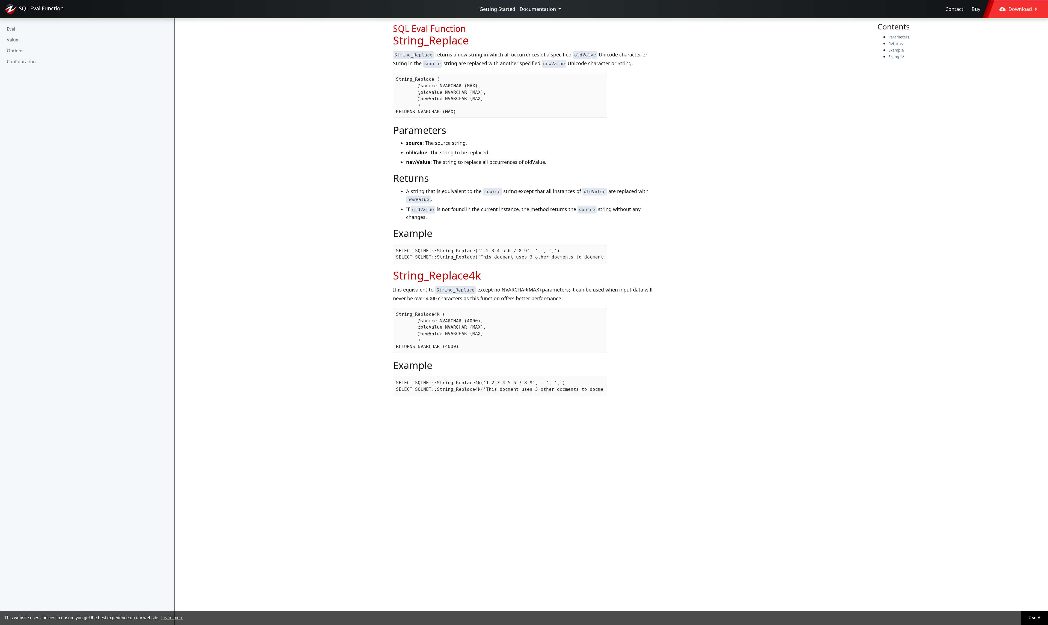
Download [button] (1020, 9)
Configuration (21, 62)
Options (15, 51)
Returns (895, 43)
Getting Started (497, 9)
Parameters (898, 37)
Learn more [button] (172, 617)
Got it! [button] (1034, 618)
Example (896, 50)
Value (12, 40)
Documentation (538, 9)
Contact (954, 9)
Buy (976, 9)
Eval (11, 29)
